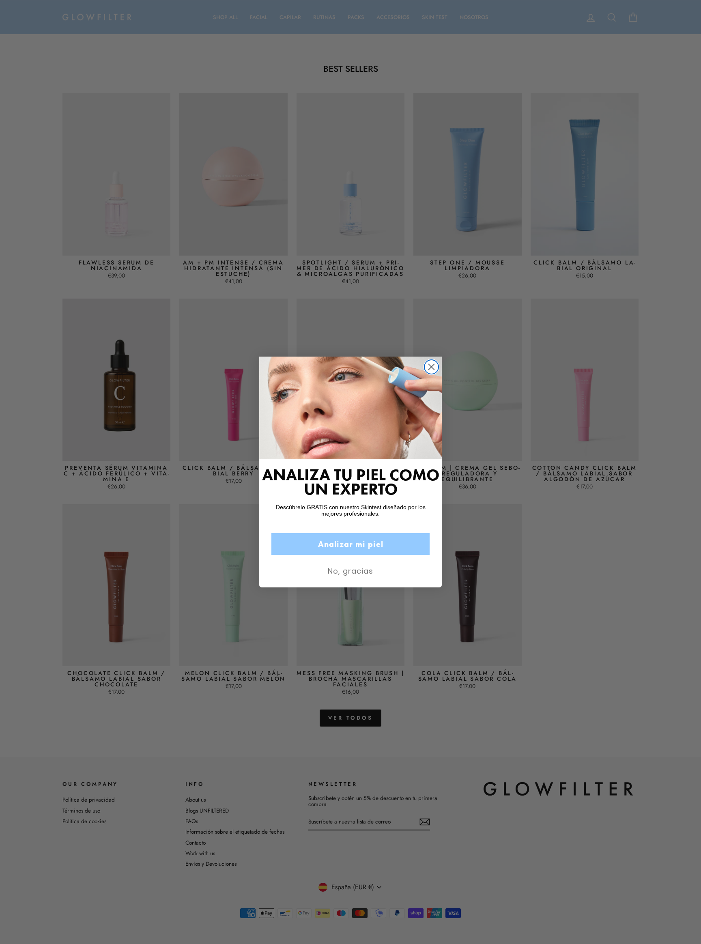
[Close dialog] (431, 367)
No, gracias (350, 571)
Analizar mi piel (350, 544)
